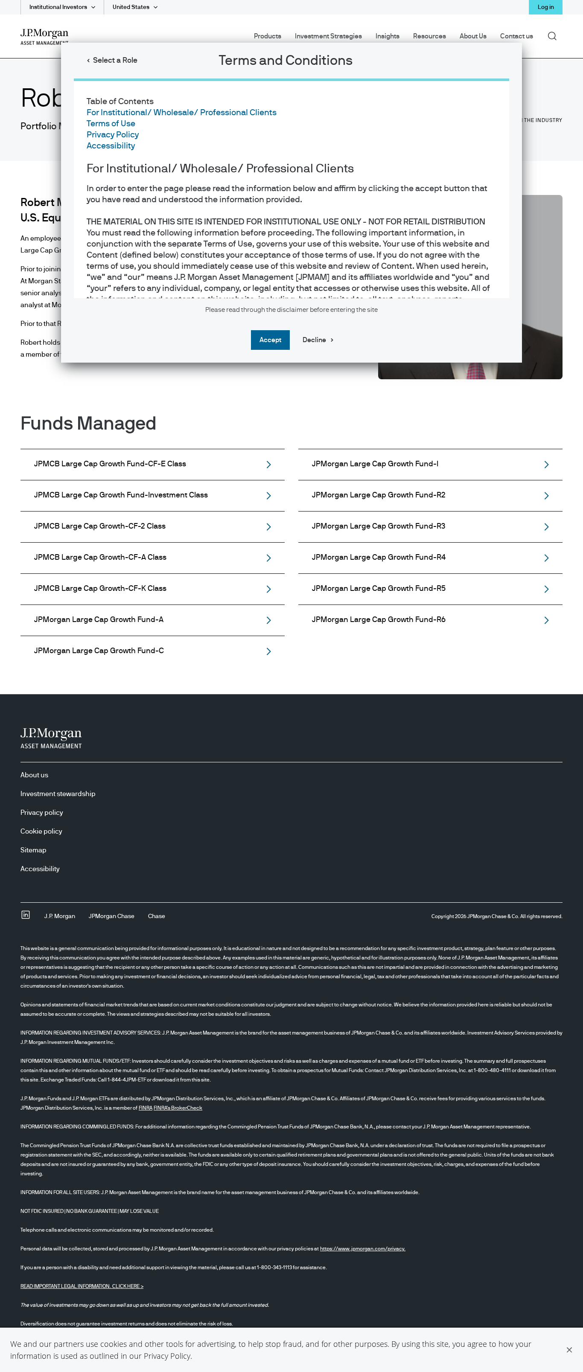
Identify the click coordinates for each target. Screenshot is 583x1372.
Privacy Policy (167, 1356)
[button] (569, 1349)
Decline (314, 340)
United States (131, 7)
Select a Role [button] (115, 60)
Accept (270, 340)
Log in (546, 7)
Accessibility (111, 146)
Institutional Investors (58, 7)
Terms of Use (111, 123)
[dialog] (291, 686)
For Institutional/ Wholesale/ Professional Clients (182, 112)
